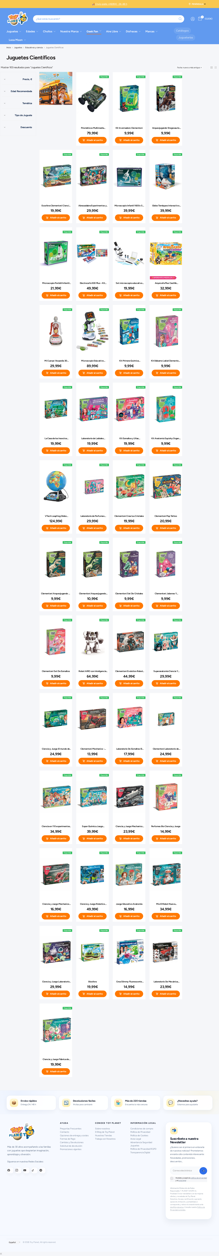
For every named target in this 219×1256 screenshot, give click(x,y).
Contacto (64, 1132)
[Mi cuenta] (192, 19)
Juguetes (18, 48)
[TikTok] (34, 1170)
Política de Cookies (139, 1135)
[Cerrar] (1, 1253)
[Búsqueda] (180, 19)
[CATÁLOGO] (55, 89)
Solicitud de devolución (71, 1146)
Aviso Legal (135, 1139)
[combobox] (108, 19)
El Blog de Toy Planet (104, 1132)
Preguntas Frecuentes (70, 1128)
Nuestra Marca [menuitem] (69, 31)
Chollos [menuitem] (47, 31)
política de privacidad (199, 1178)
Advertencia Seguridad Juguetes (141, 1144)
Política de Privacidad (140, 1132)
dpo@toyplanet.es (177, 1207)
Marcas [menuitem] (149, 31)
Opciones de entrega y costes (74, 1135)
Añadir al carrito (95, 140)
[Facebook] (10, 1170)
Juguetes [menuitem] (12, 31)
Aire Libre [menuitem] (112, 31)
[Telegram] (42, 1170)
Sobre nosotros (102, 1128)
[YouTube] (26, 1170)
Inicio (8, 48)
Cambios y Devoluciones (72, 1142)
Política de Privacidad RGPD (143, 1149)
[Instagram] (18, 1170)
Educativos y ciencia (33, 48)
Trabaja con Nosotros (105, 1139)
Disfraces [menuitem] (131, 31)
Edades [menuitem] (30, 31)
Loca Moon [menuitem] (16, 39)
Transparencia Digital (140, 1152)
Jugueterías (185, 37)
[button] (211, 67)
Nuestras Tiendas (103, 1135)
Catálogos (182, 30)
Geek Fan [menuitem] (92, 31)
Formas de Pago (67, 1139)
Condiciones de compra (141, 1128)
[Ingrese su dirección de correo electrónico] (203, 1171)
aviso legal (182, 1180)
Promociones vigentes (70, 1149)
